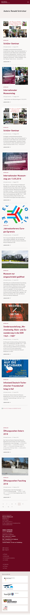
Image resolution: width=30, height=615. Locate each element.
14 (8, 506)
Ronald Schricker (7, 46)
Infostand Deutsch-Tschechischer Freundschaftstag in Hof (14, 386)
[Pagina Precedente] (3, 504)
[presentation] (15, 29)
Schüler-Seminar (11, 44)
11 (23, 504)
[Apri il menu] (28, 2)
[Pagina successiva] (12, 506)
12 (3, 506)
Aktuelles (5, 40)
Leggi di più (7, 61)
